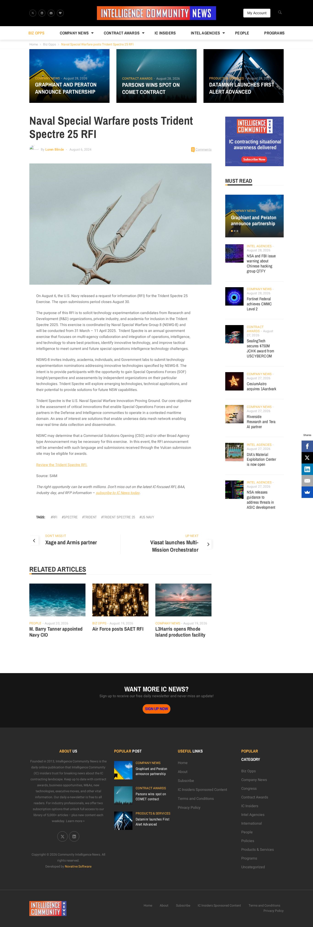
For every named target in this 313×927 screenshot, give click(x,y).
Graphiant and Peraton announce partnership (65, 88)
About (182, 772)
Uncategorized (253, 867)
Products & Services (226, 78)
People (242, 33)
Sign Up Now (156, 709)
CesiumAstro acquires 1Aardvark (261, 386)
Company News (74, 33)
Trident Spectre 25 (119, 517)
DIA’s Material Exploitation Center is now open (261, 459)
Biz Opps (36, 33)
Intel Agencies (205, 33)
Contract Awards (122, 33)
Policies (247, 841)
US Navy (147, 517)
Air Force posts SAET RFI (117, 628)
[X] (307, 458)
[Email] (307, 480)
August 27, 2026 (259, 378)
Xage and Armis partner (71, 542)
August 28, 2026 (75, 78)
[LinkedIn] (307, 469)
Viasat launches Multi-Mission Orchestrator (174, 546)
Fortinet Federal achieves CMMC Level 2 (259, 304)
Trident (90, 517)
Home (33, 44)
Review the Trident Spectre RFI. (61, 465)
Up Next (191, 536)
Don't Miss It (55, 536)
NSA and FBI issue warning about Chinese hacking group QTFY (261, 263)
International (251, 823)
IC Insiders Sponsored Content (202, 789)
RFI (54, 517)
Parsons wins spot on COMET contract (151, 88)
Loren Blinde (54, 149)
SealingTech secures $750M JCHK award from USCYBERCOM (260, 348)
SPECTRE (70, 517)
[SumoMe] (307, 492)
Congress (249, 788)
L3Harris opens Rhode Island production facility (180, 631)
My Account (256, 13)
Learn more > (75, 821)
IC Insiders (165, 33)
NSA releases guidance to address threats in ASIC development (261, 499)
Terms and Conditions (196, 798)
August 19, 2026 (121, 623)
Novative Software (78, 866)
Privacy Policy (189, 807)
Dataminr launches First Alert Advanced (241, 88)
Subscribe (186, 781)
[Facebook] (307, 446)
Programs (274, 33)
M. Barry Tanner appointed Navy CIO (55, 631)
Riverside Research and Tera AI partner (261, 422)
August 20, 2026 (57, 623)
